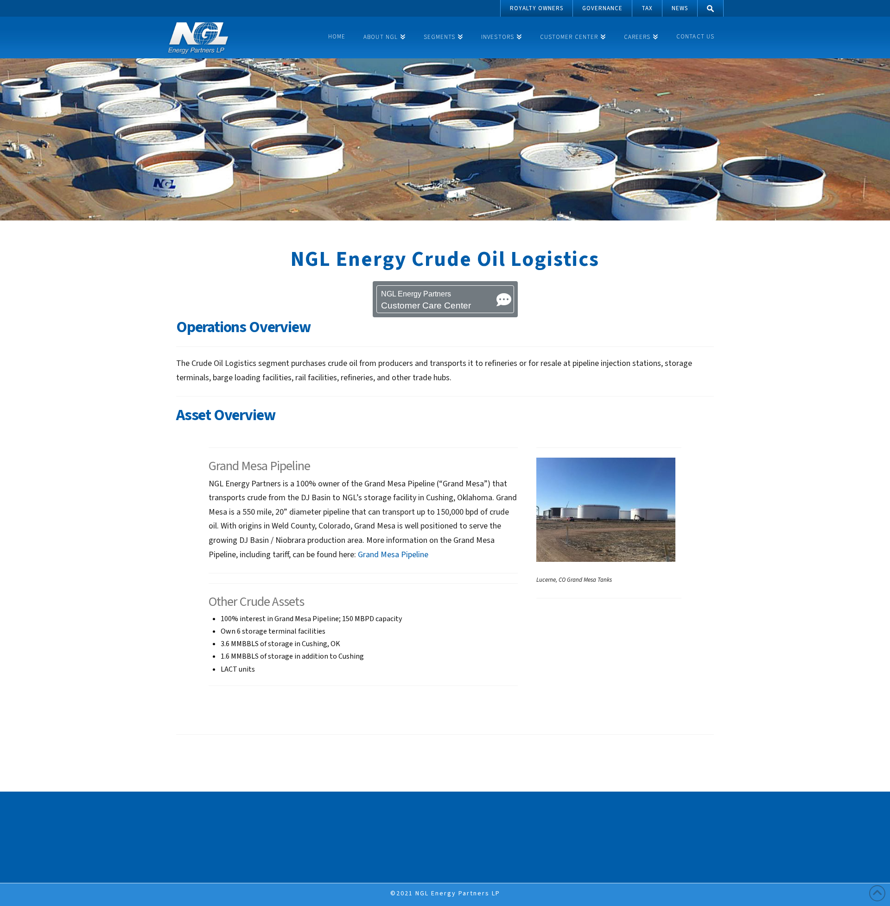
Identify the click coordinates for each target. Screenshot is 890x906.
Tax (647, 8)
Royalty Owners (536, 8)
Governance (602, 8)
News (680, 8)
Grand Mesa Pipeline (393, 554)
